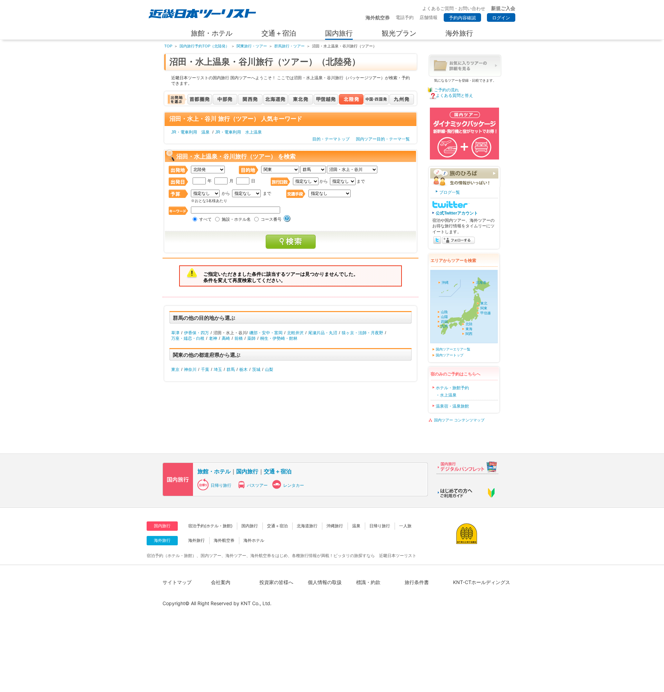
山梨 (269, 369)
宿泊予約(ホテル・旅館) (210, 525)
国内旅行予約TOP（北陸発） (204, 46)
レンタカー (293, 485)
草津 (175, 332)
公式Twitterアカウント (457, 213)
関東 (483, 308)
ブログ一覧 (449, 192)
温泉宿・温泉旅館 (452, 406)
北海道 (481, 282)
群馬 (231, 369)
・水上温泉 (446, 395)
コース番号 (271, 219)
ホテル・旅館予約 (452, 387)
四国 (444, 322)
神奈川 (190, 369)
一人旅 (405, 525)
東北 (483, 303)
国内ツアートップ (449, 355)
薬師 (251, 338)
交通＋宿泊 (278, 471)
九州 (444, 326)
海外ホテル (253, 540)
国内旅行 (247, 471)
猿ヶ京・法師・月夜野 (362, 332)
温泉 (356, 525)
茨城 (256, 369)
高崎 (226, 338)
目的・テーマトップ (331, 139)
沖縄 (445, 282)
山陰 (444, 312)
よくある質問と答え (454, 95)
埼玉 (218, 369)
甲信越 (485, 313)
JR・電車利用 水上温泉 (238, 132)
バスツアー (257, 485)
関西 (468, 334)
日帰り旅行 (221, 485)
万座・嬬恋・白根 (187, 338)
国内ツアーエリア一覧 (453, 349)
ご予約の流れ (446, 90)
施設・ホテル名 (236, 219)
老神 (213, 338)
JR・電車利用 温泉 (190, 132)
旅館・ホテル (214, 471)
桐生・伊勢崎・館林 (278, 338)
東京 (175, 369)
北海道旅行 (307, 525)
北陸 (468, 324)
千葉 (205, 369)
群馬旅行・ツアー (289, 46)
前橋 (238, 338)
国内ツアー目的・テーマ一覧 (383, 139)
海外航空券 (224, 540)
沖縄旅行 (334, 525)
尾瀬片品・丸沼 (322, 332)
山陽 (444, 317)
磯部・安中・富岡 (266, 332)
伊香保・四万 (196, 332)
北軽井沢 (295, 332)
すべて (205, 219)
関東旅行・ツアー (252, 46)
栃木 (243, 369)
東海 (468, 329)
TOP (168, 46)
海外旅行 (196, 540)
